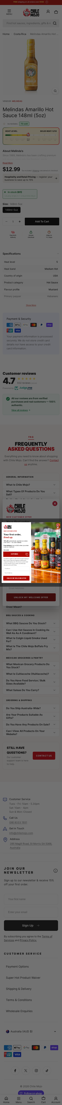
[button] (16, 554)
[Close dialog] (57, 525)
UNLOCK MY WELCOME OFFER (16, 578)
